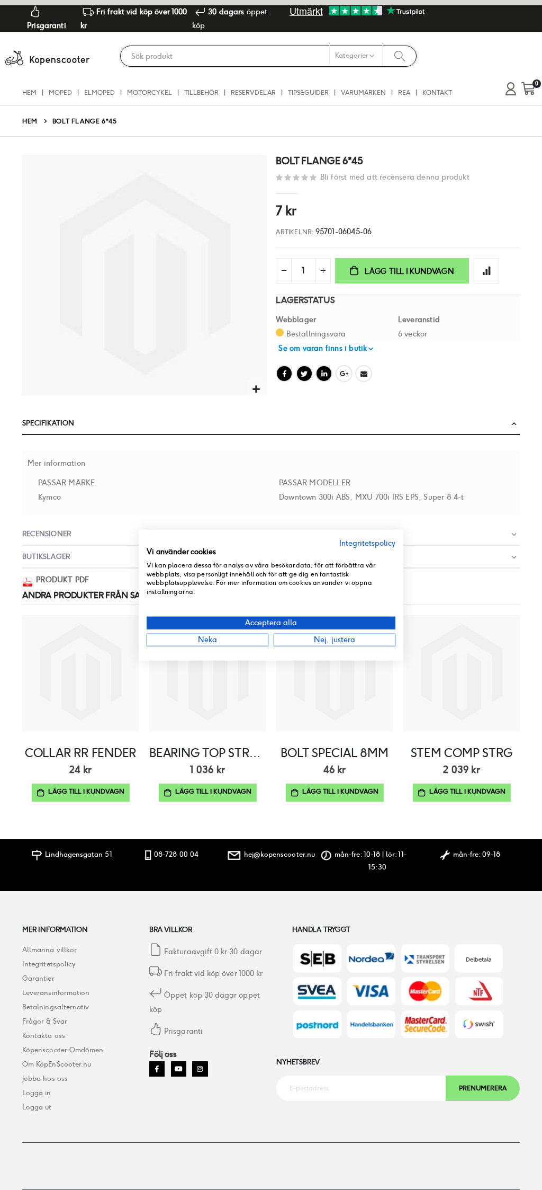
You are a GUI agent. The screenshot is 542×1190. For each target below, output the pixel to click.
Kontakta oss (43, 1035)
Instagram (199, 1069)
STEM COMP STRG (462, 752)
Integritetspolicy (48, 964)
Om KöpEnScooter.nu (56, 1064)
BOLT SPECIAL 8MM (334, 752)
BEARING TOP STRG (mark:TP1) (207, 752)
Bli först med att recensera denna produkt (394, 177)
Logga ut (37, 1107)
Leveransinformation (55, 992)
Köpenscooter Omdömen (62, 1049)
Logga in (36, 1092)
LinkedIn (323, 373)
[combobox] (268, 56)
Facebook (284, 373)
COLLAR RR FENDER (80, 752)
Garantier (38, 978)
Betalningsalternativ (55, 1006)
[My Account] (510, 89)
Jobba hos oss (45, 1078)
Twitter (304, 373)
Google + (344, 373)
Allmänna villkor (49, 949)
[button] (256, 389)
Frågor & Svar (44, 1021)
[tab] (271, 423)
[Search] (400, 56)
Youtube (178, 1069)
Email (363, 373)
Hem (30, 121)
